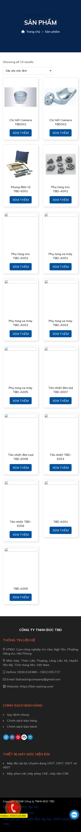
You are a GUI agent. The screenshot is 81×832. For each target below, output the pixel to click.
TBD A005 (20, 588)
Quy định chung (18, 714)
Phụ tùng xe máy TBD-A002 (20, 323)
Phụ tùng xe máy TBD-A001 (60, 256)
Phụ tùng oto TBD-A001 (60, 189)
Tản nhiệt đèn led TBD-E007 (60, 390)
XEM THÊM (21, 133)
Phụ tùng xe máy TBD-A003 (60, 323)
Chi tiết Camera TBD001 (20, 122)
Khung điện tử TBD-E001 (20, 189)
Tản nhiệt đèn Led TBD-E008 (20, 457)
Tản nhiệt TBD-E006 (20, 524)
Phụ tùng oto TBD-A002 (20, 256)
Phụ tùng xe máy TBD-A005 (20, 390)
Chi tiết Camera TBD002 (60, 122)
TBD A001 (60, 522)
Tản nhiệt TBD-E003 (60, 457)
